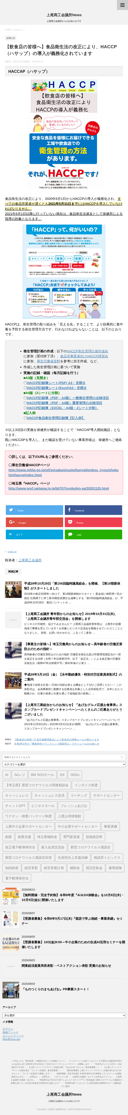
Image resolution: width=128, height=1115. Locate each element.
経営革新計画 (54, 868)
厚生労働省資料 (48, 361)
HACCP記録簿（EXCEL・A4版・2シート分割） (62, 408)
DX (62, 775)
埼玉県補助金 (47, 837)
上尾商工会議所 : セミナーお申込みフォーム (92, 1077)
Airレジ (19, 775)
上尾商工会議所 (30, 560)
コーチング (78, 795)
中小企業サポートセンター (78, 826)
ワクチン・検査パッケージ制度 (28, 816)
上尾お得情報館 (69, 816)
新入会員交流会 (52, 847)
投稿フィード (10, 1032)
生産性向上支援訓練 (73, 857)
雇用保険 (115, 868)
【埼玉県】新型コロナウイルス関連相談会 (36, 785)
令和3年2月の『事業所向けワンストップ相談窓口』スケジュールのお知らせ (56, 743)
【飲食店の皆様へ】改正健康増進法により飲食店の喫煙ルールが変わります (56, 739)
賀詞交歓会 (94, 868)
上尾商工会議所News (64, 15)
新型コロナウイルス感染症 (90, 847)
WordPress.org (11, 1039)
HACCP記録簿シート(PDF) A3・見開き (56, 383)
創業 (8, 837)
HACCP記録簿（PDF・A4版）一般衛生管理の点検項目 (68, 398)
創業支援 (24, 837)
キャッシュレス (16, 795)
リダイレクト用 (61, 1077)
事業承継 (110, 826)
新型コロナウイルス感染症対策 (28, 857)
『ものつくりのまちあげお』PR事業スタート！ (56, 989)
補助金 (75, 868)
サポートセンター (106, 795)
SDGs (74, 775)
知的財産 (11, 868)
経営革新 (31, 868)
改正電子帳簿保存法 (20, 847)
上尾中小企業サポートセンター (28, 826)
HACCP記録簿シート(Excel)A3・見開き (57, 388)
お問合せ (34, 1077)
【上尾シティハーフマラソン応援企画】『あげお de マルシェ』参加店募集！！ (64, 1067)
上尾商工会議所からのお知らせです (64, 1101)
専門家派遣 (71, 837)
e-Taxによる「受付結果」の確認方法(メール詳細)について (38, 1061)
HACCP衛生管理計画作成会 (87, 351)
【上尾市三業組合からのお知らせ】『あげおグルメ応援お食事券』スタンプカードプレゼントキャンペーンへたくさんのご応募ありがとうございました (73, 709)
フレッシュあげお (74, 806)
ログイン (7, 1029)
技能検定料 (94, 837)
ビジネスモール (43, 806)
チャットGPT (15, 806)
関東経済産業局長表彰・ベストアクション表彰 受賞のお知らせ (66, 965)
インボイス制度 (86, 785)
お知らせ (12, 551)
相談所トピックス (107, 857)
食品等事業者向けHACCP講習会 (84, 356)
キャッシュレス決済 (49, 795)
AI (6, 775)
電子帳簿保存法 (16, 878)
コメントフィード (13, 1036)
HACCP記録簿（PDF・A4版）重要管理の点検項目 (64, 403)
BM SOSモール (42, 775)
